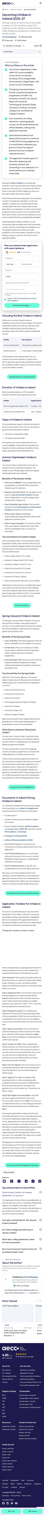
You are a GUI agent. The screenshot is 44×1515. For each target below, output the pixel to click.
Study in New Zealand (9, 1461)
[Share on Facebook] (12, 1181)
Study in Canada (7, 1452)
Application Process (26, 1373)
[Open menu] (40, 3)
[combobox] (11, 264)
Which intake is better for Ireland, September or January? (17, 1194)
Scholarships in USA (26, 1404)
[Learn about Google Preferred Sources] (24, 46)
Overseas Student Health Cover (30, 1382)
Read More (35, 1293)
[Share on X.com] (19, 1181)
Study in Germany (8, 1467)
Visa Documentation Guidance (30, 1376)
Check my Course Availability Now (22, 787)
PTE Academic (10, 832)
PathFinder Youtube (8, 1426)
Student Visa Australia (26, 1426)
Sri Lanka (5, 1487)
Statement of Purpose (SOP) (16, 836)
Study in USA (6, 1455)
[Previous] (36, 1301)
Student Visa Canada (26, 1429)
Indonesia (30, 1480)
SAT (3, 1404)
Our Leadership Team (9, 1376)
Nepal (12, 1484)
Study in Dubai (7, 1470)
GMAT (4, 1416)
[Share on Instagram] (40, 1181)
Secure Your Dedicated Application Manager (22, 1165)
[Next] (40, 1301)
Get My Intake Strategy (21, 305)
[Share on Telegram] (26, 1181)
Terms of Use (26, 1496)
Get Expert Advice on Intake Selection (22, 377)
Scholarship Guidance (27, 1379)
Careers (5, 1382)
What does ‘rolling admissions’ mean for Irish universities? (18, 1241)
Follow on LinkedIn (22, 1286)
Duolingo (22, 832)
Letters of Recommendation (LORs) (19, 840)
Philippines (28, 1484)
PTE (3, 1401)
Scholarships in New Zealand (29, 1398)
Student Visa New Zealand (28, 1439)
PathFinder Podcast (8, 1429)
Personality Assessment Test (29, 1385)
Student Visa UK (24, 1436)
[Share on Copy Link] (33, 1181)
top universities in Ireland (22, 495)
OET (3, 1407)
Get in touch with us (22, 605)
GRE (3, 1413)
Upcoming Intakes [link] (30, 9)
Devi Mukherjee (10, 37)
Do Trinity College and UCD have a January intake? (17, 1231)
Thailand (14, 1487)
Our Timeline (6, 1373)
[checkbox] (5, 299)
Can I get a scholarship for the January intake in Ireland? (19, 1221)
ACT (3, 1410)
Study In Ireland (16, 9)
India (22, 1480)
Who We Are (6, 1370)
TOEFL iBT (23, 829)
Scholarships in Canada (27, 1401)
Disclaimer (5, 1496)
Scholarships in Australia (27, 1395)
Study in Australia (8, 1449)
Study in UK (6, 1458)
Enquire (34, 1511)
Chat (13, 1511)
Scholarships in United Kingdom (30, 1407)
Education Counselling (27, 1370)
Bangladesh (15, 1480)
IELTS (4, 1395)
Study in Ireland (8, 1172)
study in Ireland (17, 183)
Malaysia (5, 1484)
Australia (5, 1480)
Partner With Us (7, 1379)
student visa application (28, 808)
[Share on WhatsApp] (4, 1181)
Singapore (37, 1484)
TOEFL (4, 1398)
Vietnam (22, 1487)
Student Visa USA (25, 1432)
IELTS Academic (32, 826)
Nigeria (19, 1484)
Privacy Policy (24, 298)
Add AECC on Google (13, 46)
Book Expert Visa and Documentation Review (23, 893)
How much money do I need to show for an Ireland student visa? (19, 1250)
